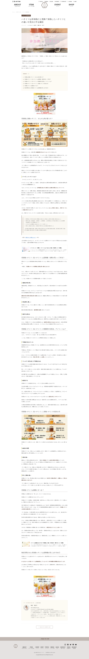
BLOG (51, 1)
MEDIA (46, 1)
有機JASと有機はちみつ (30, 237)
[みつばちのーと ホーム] (44, 5)
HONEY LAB (18, 12)
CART (75, 1)
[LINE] (18, 1)
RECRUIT (57, 1)
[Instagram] (13, 1)
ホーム (13, 12)
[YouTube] (19, 1)
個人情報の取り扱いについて (39, 652)
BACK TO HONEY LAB (45, 627)
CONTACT (64, 1)
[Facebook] (14, 1)
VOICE (41, 1)
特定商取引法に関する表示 (50, 652)
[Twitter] (16, 1)
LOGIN (70, 1)
